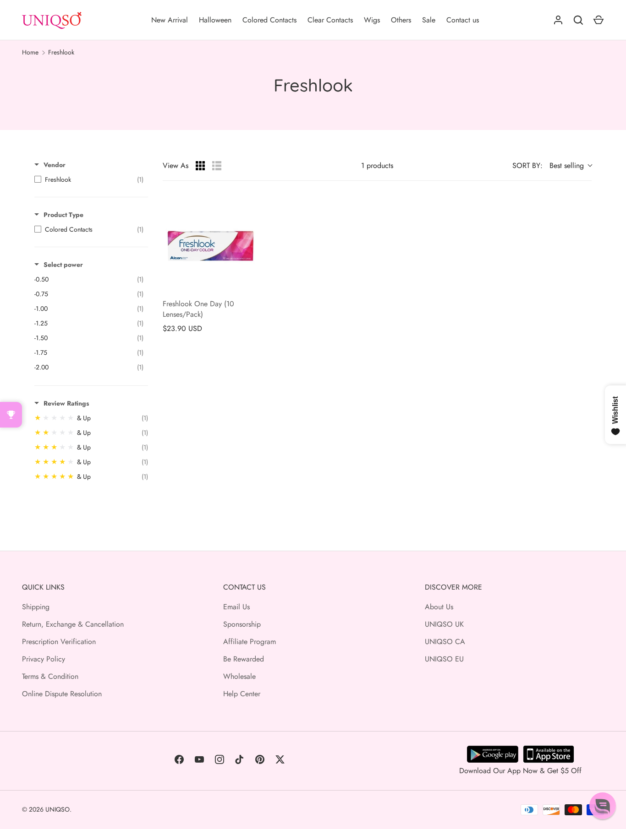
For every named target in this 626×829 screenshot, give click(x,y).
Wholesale (239, 676)
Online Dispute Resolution (62, 693)
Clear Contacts (330, 20)
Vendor (55, 164)
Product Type (63, 214)
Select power (63, 264)
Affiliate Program (249, 641)
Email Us (236, 606)
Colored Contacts (269, 20)
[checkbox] (88, 179)
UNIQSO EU (444, 659)
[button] (602, 805)
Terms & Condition (50, 676)
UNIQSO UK (444, 624)
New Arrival (169, 20)
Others (401, 20)
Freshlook (61, 52)
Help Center (241, 693)
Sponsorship (242, 624)
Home (30, 52)
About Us (439, 606)
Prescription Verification (59, 641)
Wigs (372, 20)
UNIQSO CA (445, 641)
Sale (428, 20)
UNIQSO (57, 809)
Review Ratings (66, 403)
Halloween (215, 20)
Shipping (35, 606)
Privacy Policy (43, 659)
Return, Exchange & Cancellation (73, 624)
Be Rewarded (243, 659)
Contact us (462, 20)
